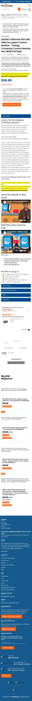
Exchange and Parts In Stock (13, 14)
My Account (4, 585)
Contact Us (6, 676)
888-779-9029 (6, 1)
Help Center (4, 576)
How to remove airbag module (10, 603)
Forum (3, 583)
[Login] (24, 9)
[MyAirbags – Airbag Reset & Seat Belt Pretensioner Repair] (7, 5)
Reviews (3, 563)
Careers (3, 567)
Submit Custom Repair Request (12, 616)
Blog (2, 569)
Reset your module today (12, 104)
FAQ (2, 578)
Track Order (4, 581)
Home (2, 14)
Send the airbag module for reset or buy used (17, 259)
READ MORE (4, 551)
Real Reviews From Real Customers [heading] (12, 307)
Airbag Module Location (8, 587)
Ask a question (22, 54)
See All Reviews (7, 309)
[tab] (9, 348)
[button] (27, 310)
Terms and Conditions (7, 565)
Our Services (4, 560)
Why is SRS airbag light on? (12, 264)
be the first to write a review (16, 362)
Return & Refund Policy (7, 590)
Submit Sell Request (8, 629)
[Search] (19, 9)
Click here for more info (14, 101)
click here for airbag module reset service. (14, 76)
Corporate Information (8, 558)
